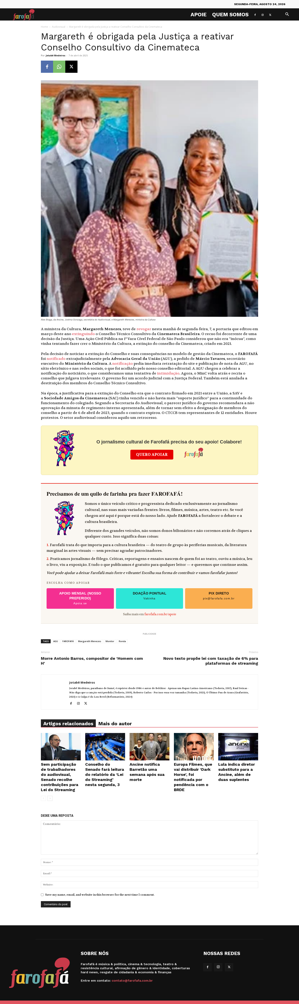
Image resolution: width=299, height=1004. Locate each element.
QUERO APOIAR (152, 454)
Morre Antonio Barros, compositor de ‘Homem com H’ (92, 661)
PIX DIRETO (219, 595)
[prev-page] (43, 798)
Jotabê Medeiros (55, 55)
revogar (143, 329)
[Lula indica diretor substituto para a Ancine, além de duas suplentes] (238, 746)
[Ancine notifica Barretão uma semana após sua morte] (149, 746)
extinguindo (83, 334)
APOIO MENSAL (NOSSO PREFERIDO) (80, 598)
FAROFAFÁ (68, 641)
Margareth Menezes (89, 641)
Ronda (122, 641)
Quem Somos (230, 14)
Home (44, 26)
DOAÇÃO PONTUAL (149, 595)
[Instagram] (263, 14)
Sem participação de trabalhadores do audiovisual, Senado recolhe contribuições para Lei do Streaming (59, 777)
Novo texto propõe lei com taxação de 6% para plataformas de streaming (210, 661)
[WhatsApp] (59, 67)
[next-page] (49, 798)
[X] (270, 14)
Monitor (110, 641)
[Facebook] (255, 14)
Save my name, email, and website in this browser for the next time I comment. (99, 894)
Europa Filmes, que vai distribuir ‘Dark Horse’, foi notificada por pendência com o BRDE (193, 777)
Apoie (198, 14)
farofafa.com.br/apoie (160, 614)
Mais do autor (115, 723)
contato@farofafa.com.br (132, 980)
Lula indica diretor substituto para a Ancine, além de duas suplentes (236, 772)
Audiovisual (58, 26)
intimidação (167, 373)
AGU (55, 641)
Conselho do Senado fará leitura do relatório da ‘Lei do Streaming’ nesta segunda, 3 (104, 774)
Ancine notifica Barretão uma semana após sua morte (147, 772)
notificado (56, 358)
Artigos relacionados (68, 723)
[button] (287, 15)
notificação (122, 363)
